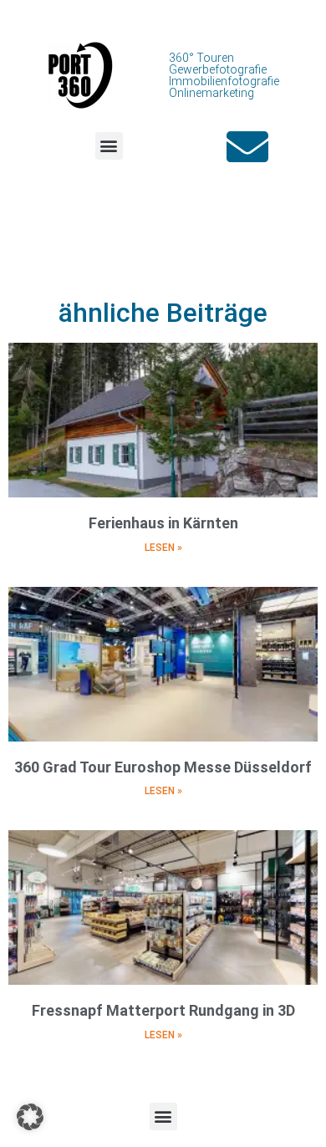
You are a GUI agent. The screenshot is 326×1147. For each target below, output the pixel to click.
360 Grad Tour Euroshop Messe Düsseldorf (163, 767)
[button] (109, 146)
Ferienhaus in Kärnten (163, 523)
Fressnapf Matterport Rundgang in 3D (163, 1010)
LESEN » (163, 547)
